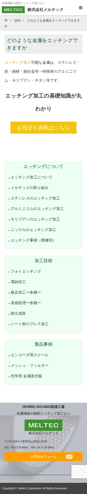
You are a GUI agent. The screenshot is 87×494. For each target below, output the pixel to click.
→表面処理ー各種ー (24, 303)
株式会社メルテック (44, 433)
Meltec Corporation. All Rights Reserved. (42, 488)
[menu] (80, 8)
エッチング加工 (17, 62)
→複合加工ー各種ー (24, 292)
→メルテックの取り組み (28, 188)
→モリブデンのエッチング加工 (33, 219)
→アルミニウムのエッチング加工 (35, 209)
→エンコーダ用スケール (28, 355)
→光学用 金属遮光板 (24, 376)
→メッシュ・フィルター (28, 365)
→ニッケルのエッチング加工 (31, 230)
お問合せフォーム (43, 456)
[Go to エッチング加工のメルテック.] (8, 20)
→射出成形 (16, 313)
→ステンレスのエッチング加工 (33, 198)
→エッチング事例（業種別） (31, 240)
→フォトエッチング (24, 271)
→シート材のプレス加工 (28, 324)
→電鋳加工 (16, 282)
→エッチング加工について (29, 177)
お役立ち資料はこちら (43, 128)
